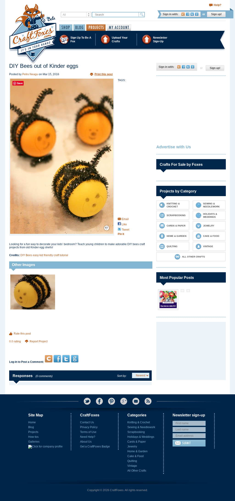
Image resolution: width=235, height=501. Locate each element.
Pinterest (111, 401)
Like (124, 224)
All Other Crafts (136, 470)
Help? (217, 5)
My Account (119, 27)
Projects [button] (96, 27)
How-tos (33, 436)
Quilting (132, 461)
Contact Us (87, 422)
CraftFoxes (183, 14)
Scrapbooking (136, 432)
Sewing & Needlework (141, 427)
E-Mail (135, 401)
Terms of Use (88, 432)
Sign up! (216, 14)
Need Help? (87, 436)
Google (197, 14)
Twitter (192, 14)
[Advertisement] (80, 346)
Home (32, 422)
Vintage (132, 465)
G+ (123, 401)
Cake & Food (135, 456)
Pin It (121, 234)
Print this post (104, 74)
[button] (117, 39)
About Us (86, 441)
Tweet (125, 229)
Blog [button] (79, 27)
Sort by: (121, 376)
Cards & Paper (136, 441)
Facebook (187, 14)
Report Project (39, 341)
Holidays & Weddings (140, 436)
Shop (65, 27)
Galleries (33, 441)
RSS (148, 401)
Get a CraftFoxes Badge (95, 446)
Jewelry (132, 446)
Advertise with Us (173, 147)
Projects (33, 432)
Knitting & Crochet (138, 422)
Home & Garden (137, 451)
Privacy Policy (89, 427)
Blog (31, 427)
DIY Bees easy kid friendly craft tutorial (44, 255)
